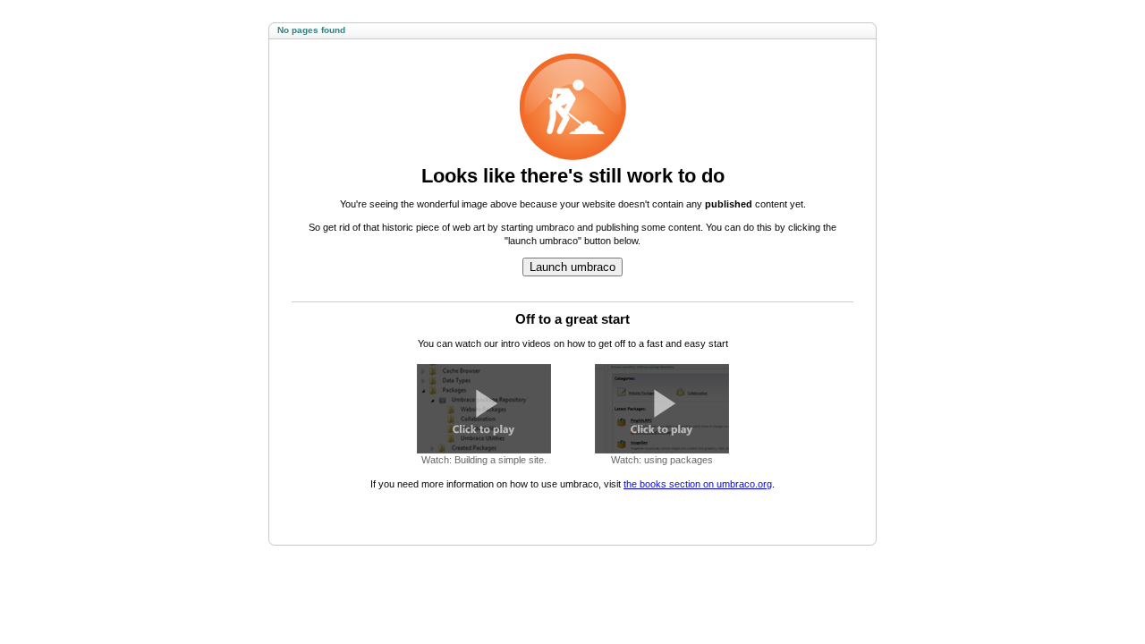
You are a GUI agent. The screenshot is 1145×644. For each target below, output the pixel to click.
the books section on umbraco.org (697, 484)
